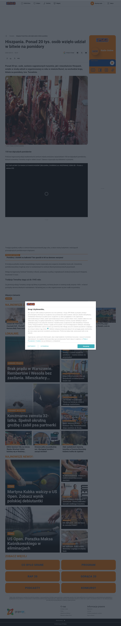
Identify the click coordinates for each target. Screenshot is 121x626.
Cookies (38, 341)
